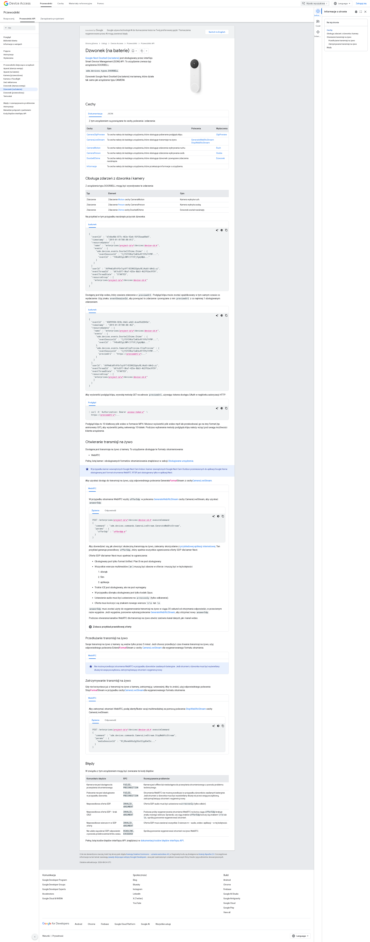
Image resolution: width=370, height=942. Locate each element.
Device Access (19, 3)
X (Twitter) (138, 898)
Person (121, 205)
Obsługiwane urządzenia (180, 461)
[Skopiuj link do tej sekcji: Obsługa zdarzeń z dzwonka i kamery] (147, 178)
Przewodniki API (27, 18)
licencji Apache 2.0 (206, 854)
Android (227, 880)
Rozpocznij (8, 18)
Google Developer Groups (53, 884)
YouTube (137, 903)
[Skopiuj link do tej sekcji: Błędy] (97, 763)
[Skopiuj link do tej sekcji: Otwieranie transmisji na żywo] (135, 442)
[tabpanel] (157, 144)
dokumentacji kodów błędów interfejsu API (162, 840)
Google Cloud (229, 903)
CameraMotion (93, 148)
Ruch (218, 148)
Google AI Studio (230, 894)
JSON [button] (110, 113)
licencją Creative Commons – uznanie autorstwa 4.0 (147, 854)
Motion (121, 199)
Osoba (219, 153)
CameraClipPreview (96, 134)
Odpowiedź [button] (110, 510)
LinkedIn (136, 894)
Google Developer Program (54, 880)
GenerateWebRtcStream (202, 140)
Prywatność (57, 936)
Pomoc (100, 3)
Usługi (104, 43)
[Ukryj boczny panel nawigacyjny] (35, 937)
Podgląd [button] (92, 402)
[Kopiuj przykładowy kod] (226, 230)
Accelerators (48, 894)
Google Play (228, 908)
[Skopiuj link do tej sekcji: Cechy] (98, 104)
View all (226, 912)
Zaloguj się (361, 3)
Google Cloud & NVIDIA (52, 898)
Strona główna (91, 43)
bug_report (356, 11)
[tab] (95, 113)
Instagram (137, 889)
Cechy (60, 3)
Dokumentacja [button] (95, 113)
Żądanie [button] (95, 510)
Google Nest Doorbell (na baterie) (102, 58)
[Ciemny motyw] (221, 230)
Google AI (145, 924)
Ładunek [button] (92, 224)
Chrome (227, 884)
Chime (121, 210)
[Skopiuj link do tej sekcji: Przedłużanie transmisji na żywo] (130, 638)
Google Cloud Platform (125, 924)
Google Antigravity (231, 898)
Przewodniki (46, 3)
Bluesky (136, 884)
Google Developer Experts (54, 889)
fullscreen (360, 11)
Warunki (46, 936)
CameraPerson (94, 153)
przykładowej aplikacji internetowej (197, 546)
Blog (135, 880)
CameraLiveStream (96, 140)
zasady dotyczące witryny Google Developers (127, 857)
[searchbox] (19, 28)
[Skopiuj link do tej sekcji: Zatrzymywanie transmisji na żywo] (134, 681)
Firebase (227, 889)
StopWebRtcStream (200, 143)
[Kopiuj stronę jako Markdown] (142, 50)
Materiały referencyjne (80, 3)
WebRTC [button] (92, 488)
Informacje (92, 166)
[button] (157, 627)
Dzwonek (220, 158)
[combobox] (315, 3)
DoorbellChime (93, 158)
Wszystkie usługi (163, 924)
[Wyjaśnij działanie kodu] (217, 230)
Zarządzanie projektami (52, 18)
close (365, 11)
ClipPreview (221, 134)
